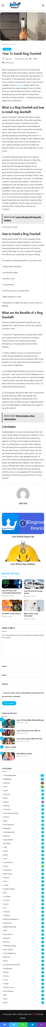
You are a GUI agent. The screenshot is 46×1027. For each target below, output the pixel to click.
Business (6, 783)
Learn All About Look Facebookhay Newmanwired (11, 592)
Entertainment (8, 825)
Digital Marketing (9, 927)
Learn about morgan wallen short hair (29, 739)
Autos (5, 851)
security (19, 85)
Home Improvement (10, 813)
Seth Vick (9, 59)
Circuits (6, 976)
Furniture (6, 900)
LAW (5, 847)
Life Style (6, 809)
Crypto (5, 885)
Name (5, 666)
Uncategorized (8, 832)
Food (5, 881)
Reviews (6, 942)
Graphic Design (9, 889)
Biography (7, 828)
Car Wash (7, 896)
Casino (5, 904)
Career (5, 984)
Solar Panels (8, 949)
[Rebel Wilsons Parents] (8, 756)
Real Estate (7, 874)
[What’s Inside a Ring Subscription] (34, 605)
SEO (4, 893)
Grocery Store (8, 987)
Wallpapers (7, 779)
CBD (5, 931)
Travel (5, 866)
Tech (5, 787)
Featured (6, 938)
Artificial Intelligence (11, 919)
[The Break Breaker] (14, 5)
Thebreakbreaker (9, 775)
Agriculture (7, 923)
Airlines (6, 972)
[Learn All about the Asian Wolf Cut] (8, 732)
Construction (8, 862)
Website (5, 684)
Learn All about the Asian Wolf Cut (28, 731)
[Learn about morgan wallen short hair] (8, 740)
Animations (7, 870)
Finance (6, 878)
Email (4, 675)
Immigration (7, 968)
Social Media (8, 840)
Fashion (6, 817)
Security (13, 44)
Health (5, 790)
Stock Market (8, 991)
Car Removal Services (11, 965)
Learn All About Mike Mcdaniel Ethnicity (30, 720)
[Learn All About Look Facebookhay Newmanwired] (12, 583)
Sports (5, 855)
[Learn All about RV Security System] (34, 584)
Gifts (5, 995)
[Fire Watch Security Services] (12, 605)
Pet (4, 908)
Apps (5, 821)
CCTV (5, 980)
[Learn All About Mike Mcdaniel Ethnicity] (8, 723)
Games (6, 802)
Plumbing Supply (9, 946)
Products (6, 915)
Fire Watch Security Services (11, 613)
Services (6, 794)
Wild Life (6, 957)
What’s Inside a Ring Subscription (31, 615)
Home (6, 44)
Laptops (6, 836)
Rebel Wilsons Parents (24, 754)
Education (7, 843)
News (5, 798)
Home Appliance (9, 953)
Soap (5, 999)
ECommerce (8, 934)
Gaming (6, 806)
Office (5, 961)
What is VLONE (10, 747)
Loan (5, 859)
